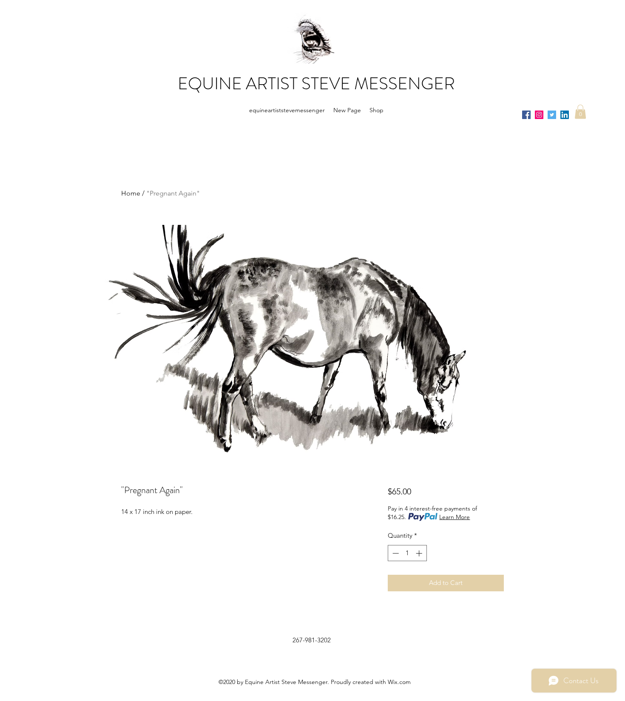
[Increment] (420, 553)
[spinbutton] (407, 553)
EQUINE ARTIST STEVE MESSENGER (316, 83)
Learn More (454, 517)
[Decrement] (395, 553)
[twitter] (552, 115)
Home (130, 193)
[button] (580, 112)
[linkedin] (564, 115)
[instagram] (539, 115)
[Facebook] (526, 115)
